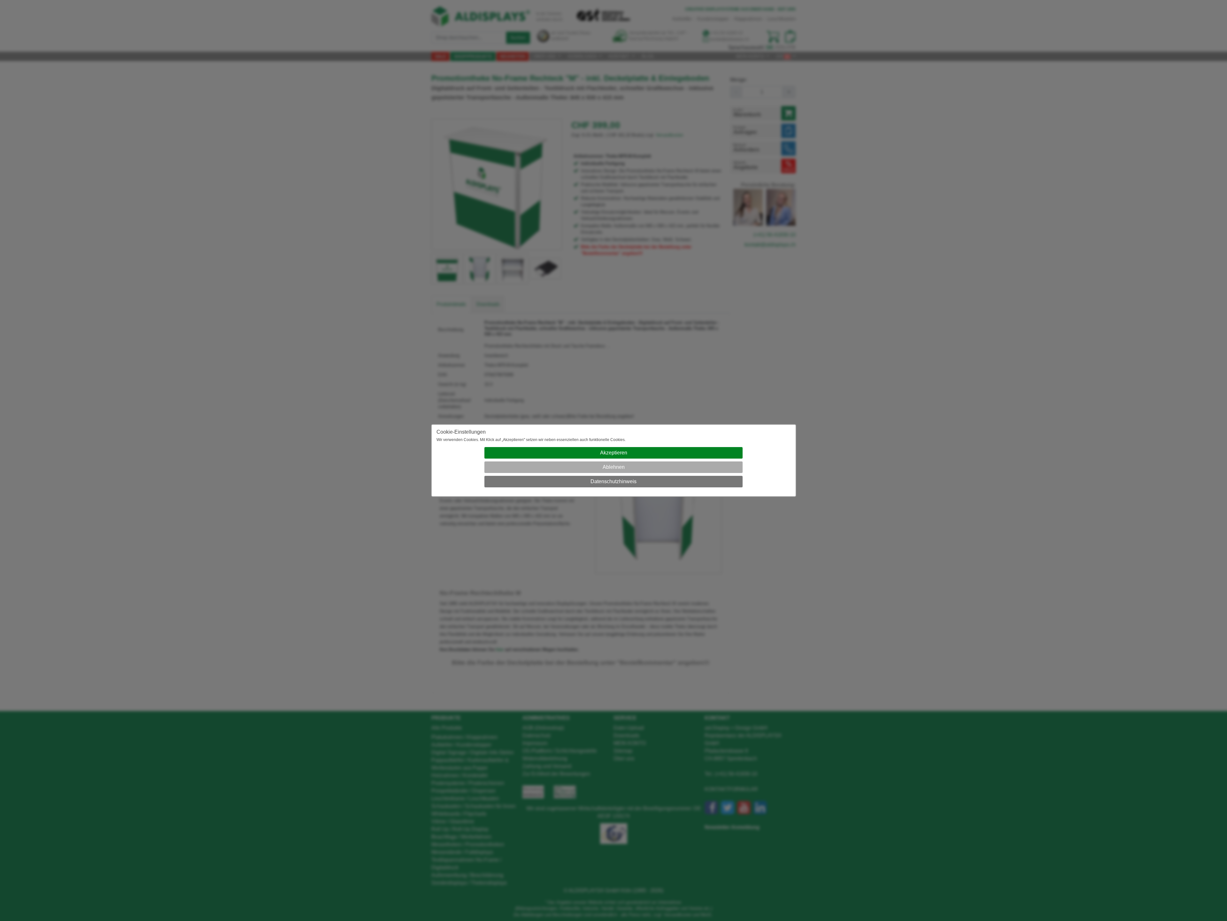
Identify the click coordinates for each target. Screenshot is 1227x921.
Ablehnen (614, 467)
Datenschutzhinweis (613, 481)
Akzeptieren (613, 452)
